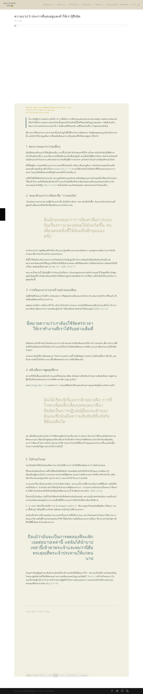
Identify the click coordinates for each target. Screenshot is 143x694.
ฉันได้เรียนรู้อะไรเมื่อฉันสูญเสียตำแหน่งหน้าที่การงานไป (55, 661)
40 (75, 675)
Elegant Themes (30, 691)
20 (68, 675)
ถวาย (133, 5)
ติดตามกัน (125, 5)
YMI (69, 107)
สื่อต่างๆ (99, 5)
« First (40, 675)
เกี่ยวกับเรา (47, 5)
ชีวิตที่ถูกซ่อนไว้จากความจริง (44, 641)
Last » (85, 675)
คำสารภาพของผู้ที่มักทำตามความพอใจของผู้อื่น (51, 621)
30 (72, 675)
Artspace (73, 5)
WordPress (50, 691)
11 (59, 675)
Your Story (112, 5)
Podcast (86, 5)
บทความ (60, 5)
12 (62, 675)
